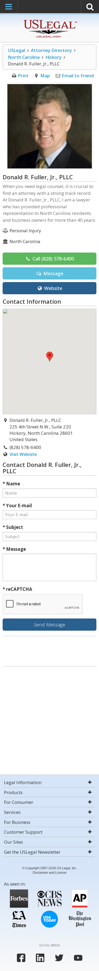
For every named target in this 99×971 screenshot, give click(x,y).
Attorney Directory (51, 50)
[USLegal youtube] (78, 958)
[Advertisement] (49, 721)
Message (52, 273)
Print (23, 76)
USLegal (16, 50)
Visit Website (23, 454)
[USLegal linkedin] (40, 958)
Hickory (53, 57)
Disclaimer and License (50, 873)
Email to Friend (78, 76)
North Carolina (24, 57)
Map (45, 76)
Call (52, 258)
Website (52, 288)
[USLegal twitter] (59, 958)
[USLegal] (49, 20)
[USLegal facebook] (21, 958)
